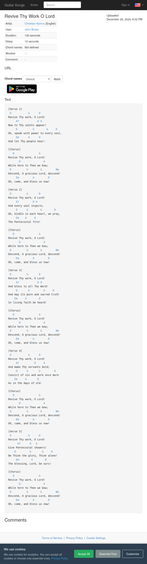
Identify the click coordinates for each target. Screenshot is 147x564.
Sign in (126, 5)
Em (17, 137)
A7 (17, 121)
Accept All (84, 554)
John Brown (32, 29)
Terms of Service (52, 538)
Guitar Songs (15, 4)
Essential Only (108, 554)
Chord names (13, 78)
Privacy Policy (74, 538)
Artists (34, 5)
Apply (57, 79)
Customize (132, 554)
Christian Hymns (35, 23)
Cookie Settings (96, 538)
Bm (57, 169)
